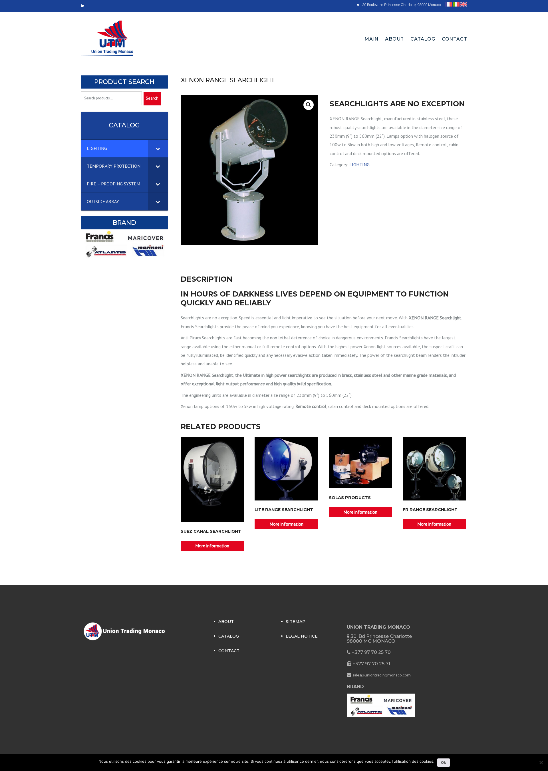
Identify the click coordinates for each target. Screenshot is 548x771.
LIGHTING (359, 164)
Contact (454, 39)
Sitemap (295, 621)
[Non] (541, 762)
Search (152, 98)
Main (371, 39)
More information (212, 545)
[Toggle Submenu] (158, 148)
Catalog (422, 39)
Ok (443, 762)
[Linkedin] (82, 6)
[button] (308, 105)
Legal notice (302, 636)
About (394, 39)
